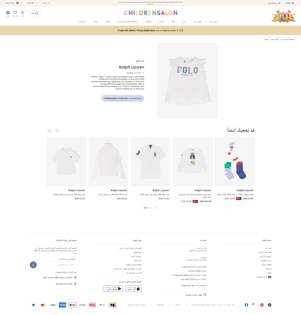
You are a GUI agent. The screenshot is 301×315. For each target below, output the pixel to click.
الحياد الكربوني (263, 277)
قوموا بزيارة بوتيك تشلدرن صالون (130, 248)
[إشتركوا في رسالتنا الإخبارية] (33, 264)
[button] (45, 3)
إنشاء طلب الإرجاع (265, 252)
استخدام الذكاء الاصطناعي (136, 305)
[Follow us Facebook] (246, 306)
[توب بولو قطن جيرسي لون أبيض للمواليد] (66, 161)
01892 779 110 (188, 267)
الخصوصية (160, 305)
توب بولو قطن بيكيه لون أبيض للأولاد (154, 194)
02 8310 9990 (195, 271)
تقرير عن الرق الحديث (134, 273)
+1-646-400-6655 (179, 275)
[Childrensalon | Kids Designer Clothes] (283, 16)
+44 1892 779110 (188, 279)
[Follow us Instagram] (254, 306)
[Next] (57, 130)
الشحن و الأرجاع (265, 256)
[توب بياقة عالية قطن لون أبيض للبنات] (108, 161)
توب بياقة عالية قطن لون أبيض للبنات (112, 194)
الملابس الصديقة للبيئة (64, 284)
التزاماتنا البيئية (136, 256)
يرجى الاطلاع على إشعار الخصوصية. (66, 272)
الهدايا (269, 273)
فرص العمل (138, 260)
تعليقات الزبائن (266, 264)
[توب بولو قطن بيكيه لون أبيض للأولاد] (150, 161)
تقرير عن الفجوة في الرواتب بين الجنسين (128, 269)
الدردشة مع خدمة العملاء (197, 249)
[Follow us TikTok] (269, 306)
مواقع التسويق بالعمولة (134, 264)
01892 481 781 (188, 285)
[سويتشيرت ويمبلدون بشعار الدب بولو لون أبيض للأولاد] (192, 161)
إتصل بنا (268, 248)
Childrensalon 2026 (201, 305)
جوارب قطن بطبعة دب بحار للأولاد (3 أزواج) (235, 194)
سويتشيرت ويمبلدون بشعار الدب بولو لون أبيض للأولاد (194, 196)
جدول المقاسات (266, 260)
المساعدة (268, 269)
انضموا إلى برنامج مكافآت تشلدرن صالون (57, 277)
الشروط (177, 305)
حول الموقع (138, 252)
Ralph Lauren (131, 67)
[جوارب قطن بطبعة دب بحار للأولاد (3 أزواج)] (235, 161)
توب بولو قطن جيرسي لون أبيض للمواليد (69, 194)
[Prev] (49, 130)
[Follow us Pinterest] (262, 306)
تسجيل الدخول (272, 3)
